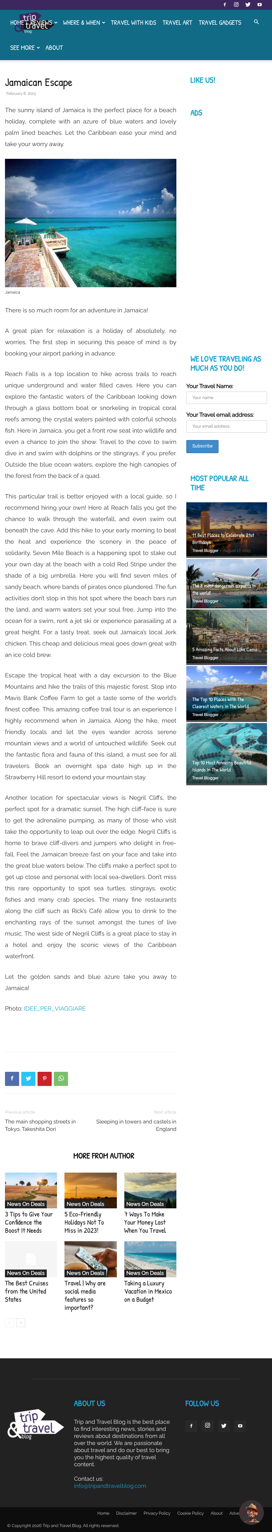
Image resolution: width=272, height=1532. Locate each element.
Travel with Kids (133, 22)
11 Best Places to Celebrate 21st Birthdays (223, 538)
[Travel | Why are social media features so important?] (90, 1259)
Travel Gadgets (220, 22)
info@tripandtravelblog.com (110, 1485)
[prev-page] (9, 1322)
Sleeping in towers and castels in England (136, 1125)
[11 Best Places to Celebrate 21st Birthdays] (226, 530)
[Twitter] (248, 5)
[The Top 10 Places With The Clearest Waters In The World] (226, 694)
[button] (256, 22)
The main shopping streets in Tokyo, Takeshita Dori (40, 1125)
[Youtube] (259, 5)
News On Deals (26, 1204)
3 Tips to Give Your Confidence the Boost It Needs (29, 1222)
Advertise (239, 1513)
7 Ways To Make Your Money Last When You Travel (145, 1222)
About (54, 47)
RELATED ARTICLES (37, 1155)
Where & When (81, 22)
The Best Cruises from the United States (26, 1291)
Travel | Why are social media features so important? (85, 1295)
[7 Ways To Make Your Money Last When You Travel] (150, 1190)
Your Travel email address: (220, 414)
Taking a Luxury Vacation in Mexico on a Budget (148, 1291)
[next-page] (20, 1322)
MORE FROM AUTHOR (103, 1155)
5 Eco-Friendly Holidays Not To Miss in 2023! (84, 1222)
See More (22, 47)
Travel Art (177, 22)
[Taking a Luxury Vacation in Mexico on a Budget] (150, 1259)
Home (17, 22)
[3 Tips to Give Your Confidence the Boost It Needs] (31, 1190)
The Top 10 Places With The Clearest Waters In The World (220, 702)
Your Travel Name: (209, 386)
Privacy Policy (156, 1513)
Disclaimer (126, 1513)
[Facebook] (224, 5)
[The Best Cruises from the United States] (31, 1259)
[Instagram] (236, 5)
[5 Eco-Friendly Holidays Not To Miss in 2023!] (90, 1190)
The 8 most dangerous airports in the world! (224, 589)
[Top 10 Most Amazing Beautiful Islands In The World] (226, 754)
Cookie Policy (190, 1513)
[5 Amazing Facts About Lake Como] (226, 637)
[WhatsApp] (61, 1079)
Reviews (41, 22)
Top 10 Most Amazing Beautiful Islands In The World (221, 766)
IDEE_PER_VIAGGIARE (55, 1008)
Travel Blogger (205, 550)
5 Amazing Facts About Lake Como (224, 649)
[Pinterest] (45, 1079)
